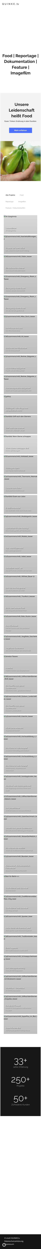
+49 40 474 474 (20, 1225)
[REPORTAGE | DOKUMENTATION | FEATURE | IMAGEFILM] (10, 4)
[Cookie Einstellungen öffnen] (4, 1246)
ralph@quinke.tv (20, 1227)
